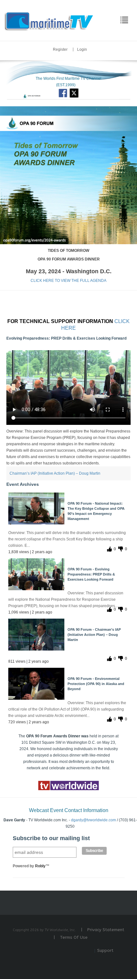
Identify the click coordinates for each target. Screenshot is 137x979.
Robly (40, 866)
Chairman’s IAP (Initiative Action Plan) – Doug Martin (55, 473)
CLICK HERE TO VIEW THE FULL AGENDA (68, 280)
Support (105, 950)
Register (60, 49)
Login (82, 49)
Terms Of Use (74, 937)
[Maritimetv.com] (49, 20)
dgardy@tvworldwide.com (93, 820)
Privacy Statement (105, 929)
